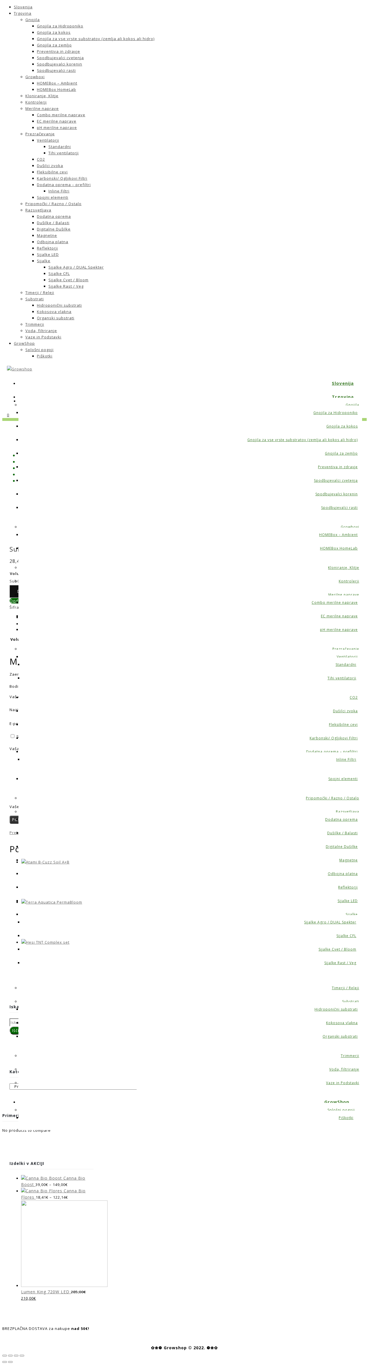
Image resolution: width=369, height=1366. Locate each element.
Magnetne (47, 235)
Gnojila (32, 19)
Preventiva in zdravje (58, 51)
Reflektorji (47, 248)
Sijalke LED (48, 254)
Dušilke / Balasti (53, 222)
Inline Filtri (58, 191)
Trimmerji (34, 324)
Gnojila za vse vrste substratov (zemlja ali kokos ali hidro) (96, 38)
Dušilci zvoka (50, 165)
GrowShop (24, 343)
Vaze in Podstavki (43, 337)
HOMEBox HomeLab (56, 89)
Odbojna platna (52, 241)
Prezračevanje (40, 133)
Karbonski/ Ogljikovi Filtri (62, 178)
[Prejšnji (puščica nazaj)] (4, 1362)
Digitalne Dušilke (54, 229)
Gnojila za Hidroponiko (60, 26)
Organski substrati (55, 318)
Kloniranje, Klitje (42, 95)
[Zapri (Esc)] (4, 1355)
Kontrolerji (36, 102)
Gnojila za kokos (54, 32)
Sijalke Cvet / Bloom (68, 279)
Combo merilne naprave (61, 114)
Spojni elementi (52, 197)
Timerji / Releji (39, 292)
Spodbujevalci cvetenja (60, 57)
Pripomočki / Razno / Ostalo (53, 203)
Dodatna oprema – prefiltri (64, 184)
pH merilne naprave (57, 127)
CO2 (41, 159)
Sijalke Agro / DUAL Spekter (76, 267)
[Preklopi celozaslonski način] (16, 1355)
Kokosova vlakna (54, 311)
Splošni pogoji (39, 349)
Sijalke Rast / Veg (66, 286)
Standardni (59, 146)
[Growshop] (19, 369)
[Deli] (10, 1355)
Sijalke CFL (59, 273)
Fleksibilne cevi (52, 172)
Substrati (34, 298)
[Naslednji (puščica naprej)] (10, 1362)
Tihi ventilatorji (63, 152)
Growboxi (35, 76)
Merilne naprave (42, 108)
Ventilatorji (48, 140)
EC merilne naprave (56, 121)
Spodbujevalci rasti (56, 70)
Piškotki (44, 356)
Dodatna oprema (54, 216)
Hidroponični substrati (59, 305)
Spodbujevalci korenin (59, 64)
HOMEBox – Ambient (57, 83)
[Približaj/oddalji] (22, 1355)
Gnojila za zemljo (54, 45)
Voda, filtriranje (41, 330)
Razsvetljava (38, 210)
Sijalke (43, 260)
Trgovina (22, 13)
